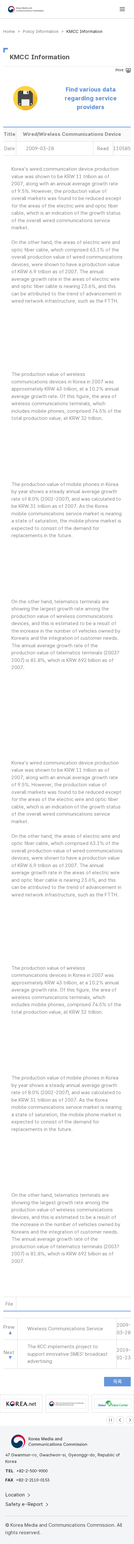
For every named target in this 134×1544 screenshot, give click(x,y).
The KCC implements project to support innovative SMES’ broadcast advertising (67, 1354)
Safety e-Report (25, 1504)
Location (16, 1495)
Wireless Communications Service (65, 1329)
